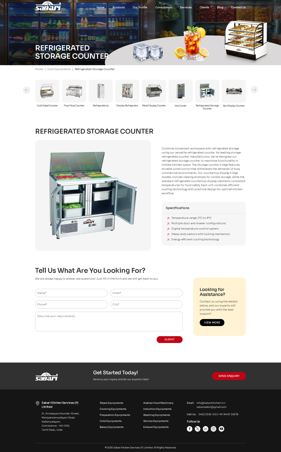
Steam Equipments (111, 402)
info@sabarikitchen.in (210, 402)
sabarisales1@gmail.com (212, 406)
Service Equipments (155, 421)
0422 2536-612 (208, 414)
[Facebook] (189, 429)
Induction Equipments (157, 408)
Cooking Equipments (113, 408)
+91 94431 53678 (228, 414)
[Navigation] (27, 90)
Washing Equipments (156, 414)
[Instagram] (213, 429)
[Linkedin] (205, 429)
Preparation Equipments (115, 414)
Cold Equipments (111, 421)
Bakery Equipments (112, 427)
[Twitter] (197, 429)
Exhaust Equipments (156, 427)
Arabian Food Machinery (158, 402)
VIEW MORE (212, 322)
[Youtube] (221, 429)
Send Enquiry (229, 376)
